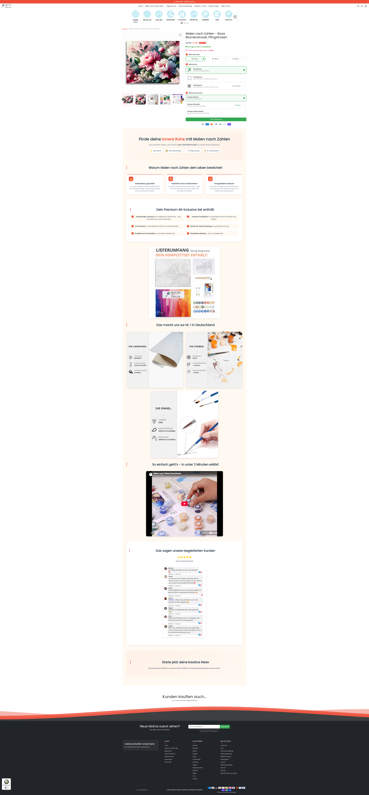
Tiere (194, 776)
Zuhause (125, 29)
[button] (358, 6)
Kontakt (223, 762)
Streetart (195, 770)
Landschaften (197, 759)
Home (140, 6)
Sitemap (223, 770)
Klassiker (195, 754)
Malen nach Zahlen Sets (171, 748)
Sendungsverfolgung (226, 765)
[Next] (235, 17)
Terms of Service (204, 731)
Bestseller (195, 748)
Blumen (195, 751)
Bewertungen (214, 6)
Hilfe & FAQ (168, 762)
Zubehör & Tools (200, 6)
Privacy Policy (213, 731)
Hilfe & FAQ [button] (225, 6)
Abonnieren (225, 727)
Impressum (224, 745)
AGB (222, 748)
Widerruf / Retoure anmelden (229, 773)
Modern (195, 765)
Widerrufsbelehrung (226, 754)
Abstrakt (195, 745)
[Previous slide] (123, 705)
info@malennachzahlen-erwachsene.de (138, 747)
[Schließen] (367, 2)
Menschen (196, 762)
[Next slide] (182, 99)
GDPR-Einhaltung (226, 756)
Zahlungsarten (225, 759)
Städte (195, 773)
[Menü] (10, 779)
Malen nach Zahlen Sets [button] (154, 6)
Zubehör (195, 779)
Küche (194, 756)
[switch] (6, 788)
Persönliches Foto (198, 768)
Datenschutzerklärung (227, 751)
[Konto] (362, 6)
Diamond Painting (185, 6)
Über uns (223, 768)
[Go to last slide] (123, 99)
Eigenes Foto (171, 6)
